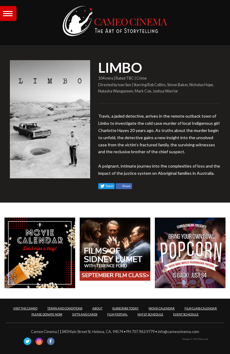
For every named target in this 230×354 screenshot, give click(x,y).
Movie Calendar (162, 308)
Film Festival (117, 314)
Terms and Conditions (64, 308)
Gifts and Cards (84, 314)
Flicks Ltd (203, 339)
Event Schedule (186, 314)
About (97, 308)
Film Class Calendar (200, 308)
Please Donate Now (46, 314)
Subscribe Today (125, 308)
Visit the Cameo (25, 308)
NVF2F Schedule (150, 314)
